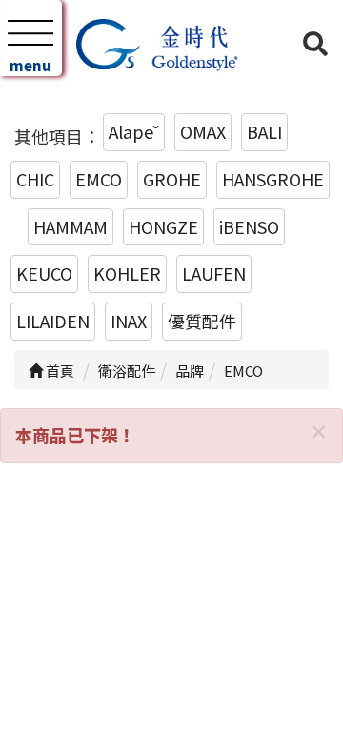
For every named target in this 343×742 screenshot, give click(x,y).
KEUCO (44, 273)
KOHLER (127, 273)
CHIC (35, 178)
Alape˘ (134, 131)
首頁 (58, 371)
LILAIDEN (53, 320)
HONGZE (163, 226)
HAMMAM (70, 226)
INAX (129, 320)
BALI (264, 131)
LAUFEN (214, 273)
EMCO (98, 178)
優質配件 (202, 320)
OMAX (203, 131)
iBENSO (249, 226)
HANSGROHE (273, 178)
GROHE (172, 178)
